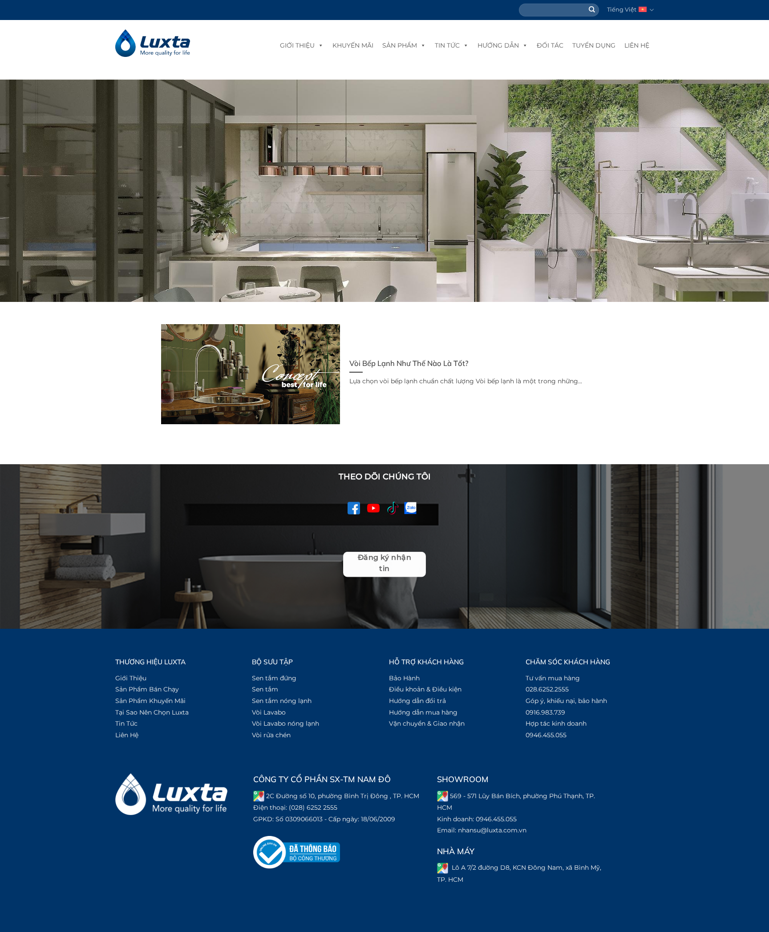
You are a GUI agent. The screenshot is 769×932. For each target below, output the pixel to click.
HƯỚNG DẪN (498, 45)
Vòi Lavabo (269, 712)
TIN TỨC (447, 45)
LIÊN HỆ (636, 45)
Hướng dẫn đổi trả (417, 700)
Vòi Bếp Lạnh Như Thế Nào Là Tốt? (408, 363)
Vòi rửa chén (271, 735)
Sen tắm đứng (274, 678)
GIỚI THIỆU (297, 45)
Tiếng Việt (621, 9)
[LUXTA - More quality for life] (152, 43)
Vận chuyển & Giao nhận (427, 723)
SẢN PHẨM (399, 45)
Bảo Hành (404, 678)
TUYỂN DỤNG (593, 45)
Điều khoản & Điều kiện (425, 689)
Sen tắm (265, 689)
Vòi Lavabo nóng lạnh (285, 723)
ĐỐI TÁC (550, 45)
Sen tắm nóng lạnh (282, 700)
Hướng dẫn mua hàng (423, 712)
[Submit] (592, 10)
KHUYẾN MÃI (352, 45)
